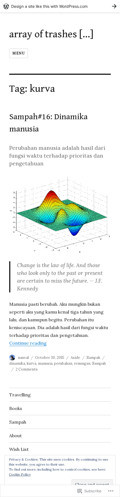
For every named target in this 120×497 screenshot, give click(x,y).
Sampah (93, 357)
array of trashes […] (51, 34)
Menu (18, 53)
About (15, 435)
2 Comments (27, 369)
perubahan (63, 363)
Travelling (20, 394)
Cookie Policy (20, 474)
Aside (75, 357)
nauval (23, 357)
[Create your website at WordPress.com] (60, 6)
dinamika (17, 363)
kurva (31, 363)
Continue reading (28, 343)
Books (15, 408)
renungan (82, 363)
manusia (45, 363)
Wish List (19, 449)
